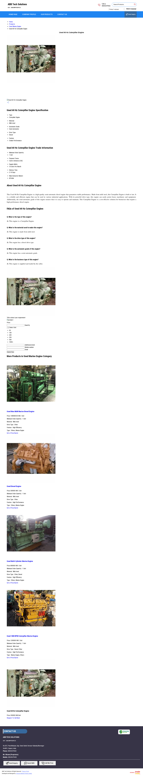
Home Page (13, 14)
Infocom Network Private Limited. (24, 773)
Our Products (47, 14)
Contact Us (62, 14)
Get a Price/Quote (12, 433)
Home (11, 22)
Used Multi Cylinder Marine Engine (20, 561)
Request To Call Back (13, 718)
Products (12, 24)
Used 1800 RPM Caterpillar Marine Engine (22, 636)
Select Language (131, 9)
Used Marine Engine (15, 26)
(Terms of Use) (25, 771)
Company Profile (29, 14)
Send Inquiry (132, 14)
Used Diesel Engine (14, 486)
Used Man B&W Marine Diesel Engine (20, 411)
